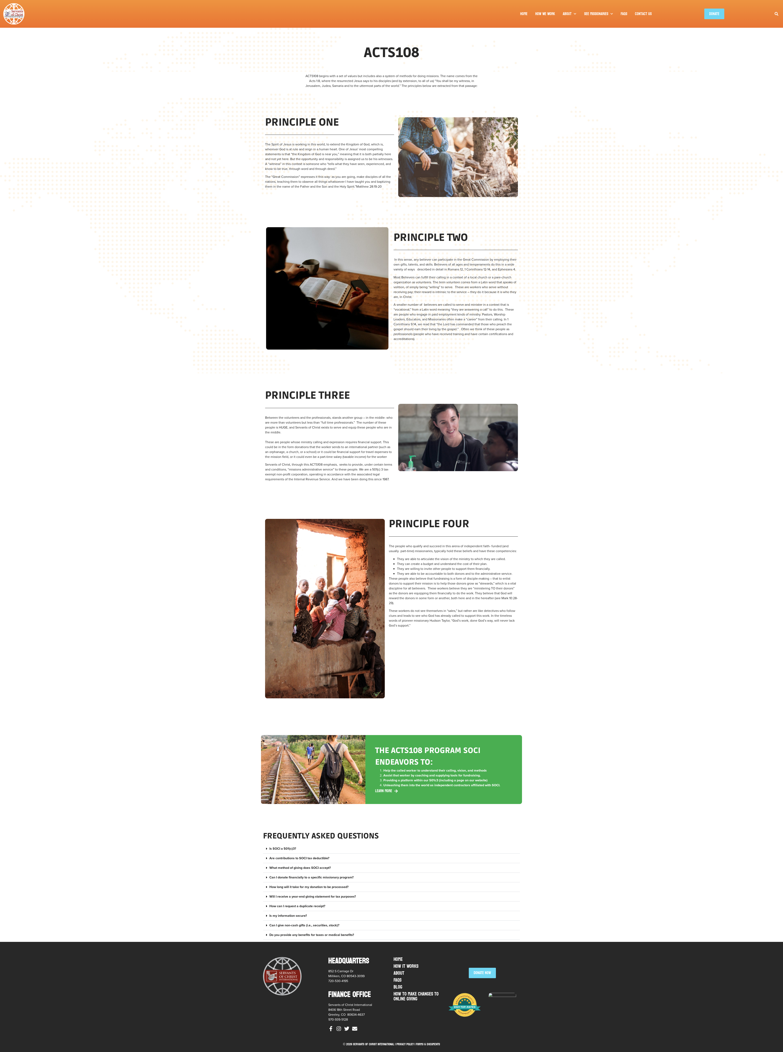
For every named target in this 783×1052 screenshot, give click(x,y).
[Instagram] (338, 1028)
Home (524, 13)
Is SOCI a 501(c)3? (282, 848)
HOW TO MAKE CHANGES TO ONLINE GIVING (416, 996)
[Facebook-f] (330, 1028)
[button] (776, 14)
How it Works (406, 966)
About (567, 13)
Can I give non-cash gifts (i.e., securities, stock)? (304, 925)
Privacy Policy (405, 1044)
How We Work (545, 13)
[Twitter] (346, 1028)
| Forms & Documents (427, 1044)
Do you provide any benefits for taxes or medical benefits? (311, 934)
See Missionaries (596, 13)
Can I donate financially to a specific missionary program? (311, 877)
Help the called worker (400, 770)
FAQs (624, 13)
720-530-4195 (338, 981)
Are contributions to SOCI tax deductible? (299, 858)
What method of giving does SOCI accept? (300, 867)
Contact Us (643, 13)
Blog (398, 987)
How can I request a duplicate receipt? (297, 906)
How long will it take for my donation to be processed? (308, 887)
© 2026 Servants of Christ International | (369, 1044)
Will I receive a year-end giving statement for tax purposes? (312, 896)
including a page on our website (463, 780)
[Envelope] (354, 1028)
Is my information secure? (288, 915)
